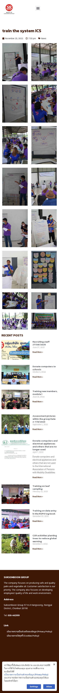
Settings (34, 686)
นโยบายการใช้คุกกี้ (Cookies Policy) (23, 635)
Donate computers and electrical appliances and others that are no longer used (45, 445)
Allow (49, 686)
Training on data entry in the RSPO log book (44, 512)
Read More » (38, 352)
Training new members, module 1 (45, 392)
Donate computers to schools (44, 368)
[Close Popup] (54, 664)
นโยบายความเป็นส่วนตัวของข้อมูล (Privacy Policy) (29, 631)
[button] (37, 8)
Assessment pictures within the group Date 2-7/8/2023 (44, 418)
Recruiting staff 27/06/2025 (41, 343)
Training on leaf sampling (41, 487)
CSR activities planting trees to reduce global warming (45, 538)
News (43, 38)
